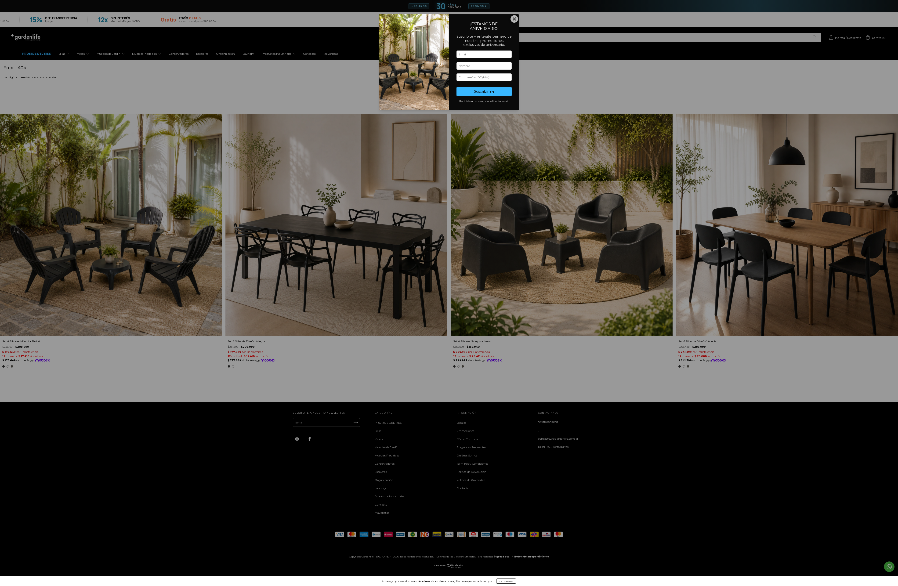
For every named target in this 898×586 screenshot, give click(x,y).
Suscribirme (484, 91)
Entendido (506, 581)
